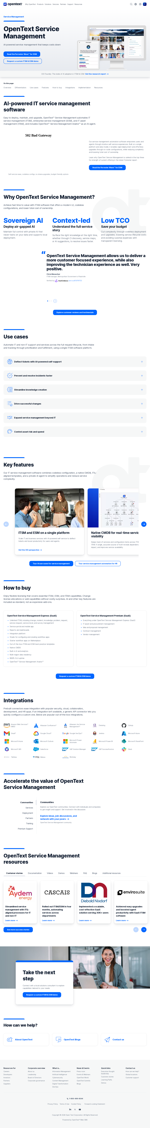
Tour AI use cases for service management (51, 563)
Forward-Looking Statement (95, 1104)
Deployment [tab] (27, 813)
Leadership (32, 1074)
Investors (7, 1077)
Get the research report (95, 74)
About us (31, 1071)
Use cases (34, 87)
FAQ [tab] (85, 873)
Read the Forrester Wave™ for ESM (22, 54)
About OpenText (23, 1039)
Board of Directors (34, 1077)
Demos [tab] (61, 873)
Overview (7, 87)
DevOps (55, 1087)
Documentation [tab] (35, 873)
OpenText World (83, 1077)
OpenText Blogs (72, 1039)
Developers (8, 1074)
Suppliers (7, 1084)
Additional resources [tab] (111, 873)
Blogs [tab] (94, 873)
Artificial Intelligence (59, 1074)
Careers (6, 1071)
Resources (98, 87)
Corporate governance (36, 1081)
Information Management (61, 1071)
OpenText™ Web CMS (80, 1120)
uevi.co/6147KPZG (75, 281)
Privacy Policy (53, 1104)
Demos (103, 1083)
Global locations (131, 1074)
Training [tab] (29, 823)
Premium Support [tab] (25, 829)
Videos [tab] (50, 873)
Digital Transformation (60, 1084)
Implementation (84, 87)
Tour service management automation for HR (98, 563)
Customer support (132, 1077)
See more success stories (18, 930)
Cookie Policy (76, 1104)
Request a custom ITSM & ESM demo (22, 61)
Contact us (118, 1039)
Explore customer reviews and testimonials (75, 312)
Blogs (79, 1084)
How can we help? (132, 1071)
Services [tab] (29, 808)
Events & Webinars (83, 1074)
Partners (7, 1081)
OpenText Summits (83, 1081)
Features (45, 87)
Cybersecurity (57, 1077)
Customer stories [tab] (14, 873)
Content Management (60, 1081)
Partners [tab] (29, 818)
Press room (81, 1071)
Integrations (70, 87)
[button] (30, 4)
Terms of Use (64, 1104)
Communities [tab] (26, 802)
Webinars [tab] (74, 873)
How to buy (57, 87)
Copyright (55, 1115)
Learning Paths (106, 1080)
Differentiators (20, 87)
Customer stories (107, 1077)
